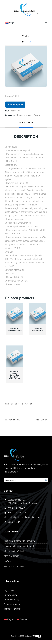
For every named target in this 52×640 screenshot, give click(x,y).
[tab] (26, 122)
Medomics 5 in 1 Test (14, 551)
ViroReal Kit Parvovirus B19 (37, 330)
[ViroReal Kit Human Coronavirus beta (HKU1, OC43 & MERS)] (14, 356)
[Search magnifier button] (46, 480)
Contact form (14, 522)
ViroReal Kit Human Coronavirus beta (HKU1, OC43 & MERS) (14, 375)
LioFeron (8, 561)
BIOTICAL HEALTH (12, 556)
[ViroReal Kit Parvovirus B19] (37, 313)
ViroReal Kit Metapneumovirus (14, 330)
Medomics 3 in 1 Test (14, 566)
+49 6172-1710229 (17, 512)
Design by (28, 636)
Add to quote (15, 104)
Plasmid (37, 115)
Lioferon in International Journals (19, 546)
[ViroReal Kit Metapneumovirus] (14, 313)
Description (26, 122)
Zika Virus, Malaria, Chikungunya (19, 541)
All (17, 115)
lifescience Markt (26, 115)
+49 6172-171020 (16, 508)
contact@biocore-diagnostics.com (24, 517)
